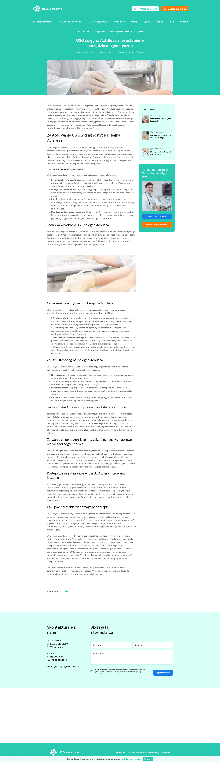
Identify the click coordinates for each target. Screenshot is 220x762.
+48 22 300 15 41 (55, 656)
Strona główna (83, 32)
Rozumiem (148, 759)
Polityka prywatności (132, 759)
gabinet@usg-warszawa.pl (66, 666)
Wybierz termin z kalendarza (156, 225)
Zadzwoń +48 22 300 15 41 (156, 217)
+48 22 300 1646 (59, 660)
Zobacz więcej (126, 674)
